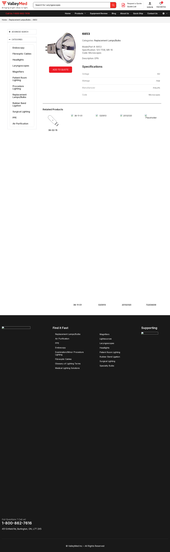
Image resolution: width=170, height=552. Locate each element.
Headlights (18, 59)
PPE (15, 117)
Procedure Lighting (18, 87)
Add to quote (60, 69)
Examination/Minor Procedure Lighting (69, 353)
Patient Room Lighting (20, 78)
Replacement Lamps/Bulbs (20, 20)
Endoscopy (18, 47)
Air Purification (20, 123)
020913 (102, 305)
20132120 (126, 305)
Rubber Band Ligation (19, 104)
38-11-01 (77, 305)
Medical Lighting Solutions (67, 368)
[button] (149, 5)
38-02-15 (52, 130)
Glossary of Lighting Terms (68, 363)
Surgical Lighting (21, 111)
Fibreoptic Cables (22, 53)
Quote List (131, 6)
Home (4, 20)
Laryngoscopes (21, 65)
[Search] (113, 5)
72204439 (151, 305)
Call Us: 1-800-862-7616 (18, 13)
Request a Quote (134, 3)
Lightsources (106, 339)
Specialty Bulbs (107, 365)
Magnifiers (18, 71)
